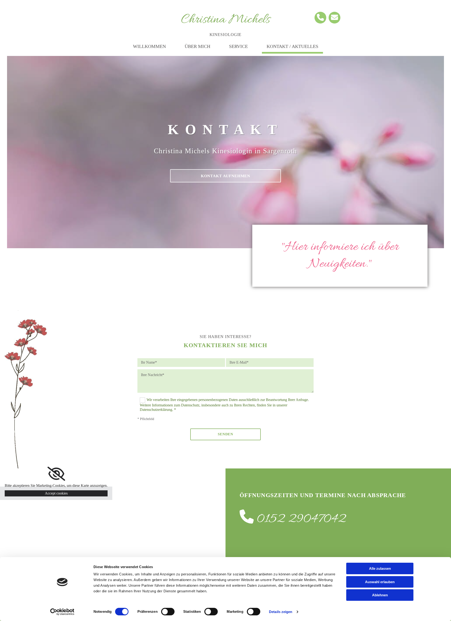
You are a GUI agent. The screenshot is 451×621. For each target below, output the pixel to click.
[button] (225, 175)
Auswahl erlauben (380, 582)
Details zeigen (280, 612)
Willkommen (149, 46)
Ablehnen (380, 595)
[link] (56, 474)
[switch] (168, 611)
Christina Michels (225, 20)
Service (238, 46)
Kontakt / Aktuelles (292, 46)
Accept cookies (56, 493)
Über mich (197, 46)
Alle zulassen (380, 568)
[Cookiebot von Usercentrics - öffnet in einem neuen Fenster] (62, 611)
